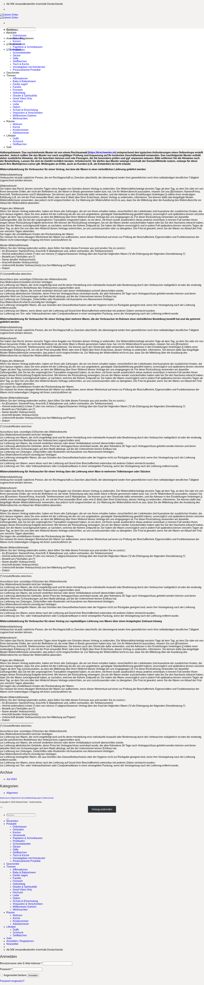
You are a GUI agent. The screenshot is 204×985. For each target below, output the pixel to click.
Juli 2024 (11, 779)
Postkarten (19, 49)
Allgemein (12, 792)
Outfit (16, 138)
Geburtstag (19, 92)
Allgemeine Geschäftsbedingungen (26, 798)
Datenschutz (48, 798)
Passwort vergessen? (12, 981)
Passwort (6, 969)
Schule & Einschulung (25, 110)
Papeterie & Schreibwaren (28, 47)
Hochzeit (18, 101)
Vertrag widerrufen (102, 809)
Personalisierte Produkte (27, 69)
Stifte (15, 58)
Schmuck (18, 141)
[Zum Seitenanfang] (1, 807)
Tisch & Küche (21, 64)
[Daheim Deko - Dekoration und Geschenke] (9, 16)
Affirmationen (20, 78)
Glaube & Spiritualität (25, 95)
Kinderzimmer (21, 130)
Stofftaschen (20, 61)
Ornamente (19, 44)
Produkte (11, 32)
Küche (16, 127)
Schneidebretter (22, 52)
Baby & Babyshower (24, 81)
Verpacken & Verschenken (28, 112)
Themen (11, 75)
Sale (9, 147)
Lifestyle (11, 135)
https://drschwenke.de (102, 152)
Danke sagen (20, 84)
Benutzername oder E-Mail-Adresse (21, 963)
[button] (12, 944)
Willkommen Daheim (24, 115)
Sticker (17, 55)
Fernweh (18, 90)
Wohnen (17, 124)
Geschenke (12, 72)
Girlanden (18, 38)
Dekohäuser (20, 35)
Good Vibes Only (22, 98)
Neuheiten (12, 29)
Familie (17, 87)
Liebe (16, 104)
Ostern (16, 107)
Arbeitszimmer (21, 132)
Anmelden (33, 975)
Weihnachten (20, 118)
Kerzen (17, 41)
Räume (10, 121)
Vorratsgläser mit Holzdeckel (29, 67)
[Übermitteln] (7, 818)
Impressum (5, 798)
